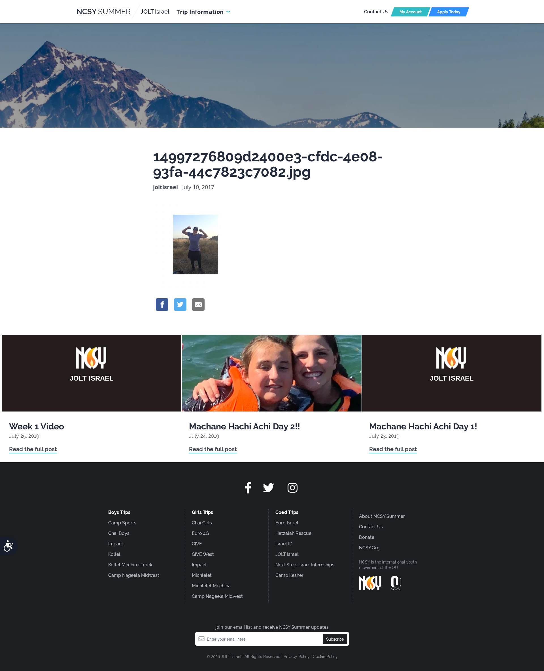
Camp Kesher (289, 575)
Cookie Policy (325, 656)
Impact (115, 543)
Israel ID (283, 543)
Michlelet (202, 575)
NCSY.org (369, 547)
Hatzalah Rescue (293, 533)
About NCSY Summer (382, 516)
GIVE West (203, 554)
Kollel (114, 554)
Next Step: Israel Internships (304, 564)
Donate (366, 537)
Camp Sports (122, 523)
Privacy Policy (297, 656)
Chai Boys (118, 533)
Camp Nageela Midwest (133, 575)
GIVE (197, 543)
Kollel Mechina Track (130, 564)
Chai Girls (202, 523)
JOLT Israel (287, 554)
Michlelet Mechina (211, 585)
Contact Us (376, 11)
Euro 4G (200, 533)
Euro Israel (286, 523)
